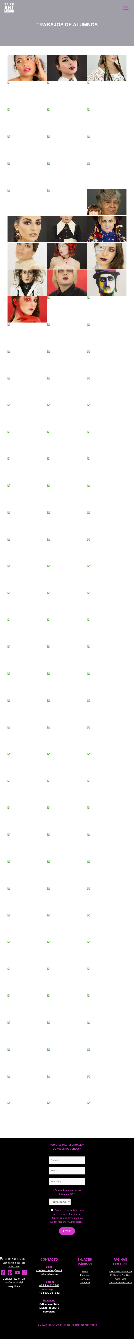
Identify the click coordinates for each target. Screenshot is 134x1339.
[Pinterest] (10, 1272)
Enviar (67, 1231)
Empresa (84, 1275)
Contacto (85, 1282)
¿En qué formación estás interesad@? (67, 1192)
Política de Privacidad (120, 1271)
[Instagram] (24, 1272)
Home (85, 1271)
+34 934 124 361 (49, 1285)
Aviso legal (120, 1279)
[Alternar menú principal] (126, 8)
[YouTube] (17, 1272)
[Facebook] (3, 1272)
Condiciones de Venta (120, 1282)
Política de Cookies (120, 1275)
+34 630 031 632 (49, 1292)
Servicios (85, 1279)
